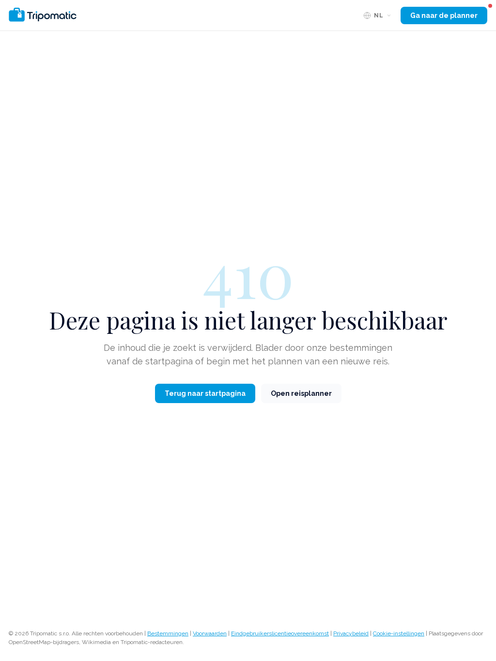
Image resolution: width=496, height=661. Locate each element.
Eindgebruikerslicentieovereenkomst (280, 633)
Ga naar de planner (444, 15)
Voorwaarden (210, 633)
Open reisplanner (301, 393)
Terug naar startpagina (205, 393)
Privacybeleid (351, 633)
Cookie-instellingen (398, 633)
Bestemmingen (167, 633)
